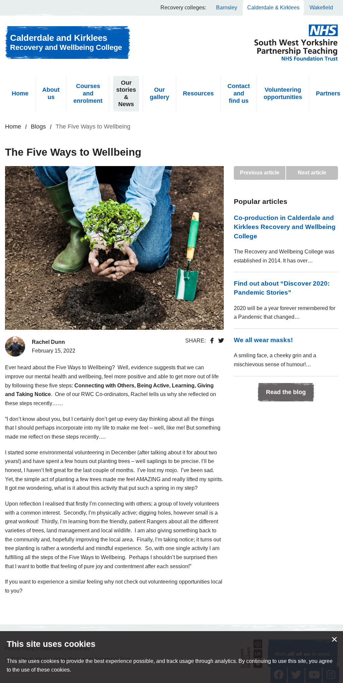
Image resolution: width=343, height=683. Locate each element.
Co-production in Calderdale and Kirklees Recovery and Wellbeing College (285, 227)
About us (51, 93)
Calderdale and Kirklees (66, 42)
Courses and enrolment (87, 93)
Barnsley (226, 7)
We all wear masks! (263, 340)
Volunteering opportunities (283, 93)
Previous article (259, 172)
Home (20, 93)
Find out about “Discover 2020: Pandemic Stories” (282, 288)
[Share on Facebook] (212, 341)
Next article (312, 172)
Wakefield (321, 7)
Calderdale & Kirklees (273, 7)
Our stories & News (126, 93)
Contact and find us (238, 93)
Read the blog (286, 392)
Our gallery (159, 93)
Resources (198, 93)
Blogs (38, 126)
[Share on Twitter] (221, 341)
